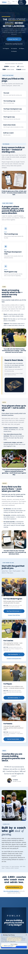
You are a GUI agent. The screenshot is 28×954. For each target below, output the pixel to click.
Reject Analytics (14, 944)
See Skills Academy (13, 697)
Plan (13, 1)
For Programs (6, 48)
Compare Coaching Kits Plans (14, 658)
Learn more (12, 941)
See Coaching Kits (13, 654)
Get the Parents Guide (13, 739)
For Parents (14, 51)
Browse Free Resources (13, 887)
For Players (21, 48)
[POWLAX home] (4, 2)
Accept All (14, 947)
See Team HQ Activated (13, 611)
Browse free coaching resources (14, 44)
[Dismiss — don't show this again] (15, 946)
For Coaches (14, 48)
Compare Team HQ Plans (14, 615)
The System (9, 2)
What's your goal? (8, 945)
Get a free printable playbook (11, 891)
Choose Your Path (13, 39)
